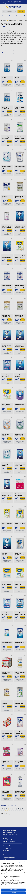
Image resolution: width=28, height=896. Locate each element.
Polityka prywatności (20, 862)
